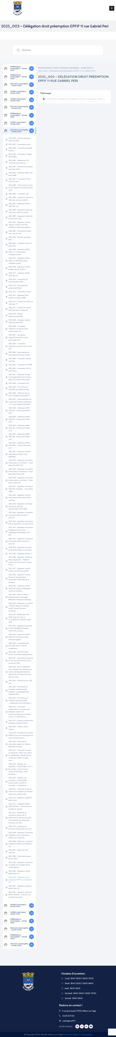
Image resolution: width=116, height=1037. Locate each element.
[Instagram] (82, 1026)
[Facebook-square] (77, 1026)
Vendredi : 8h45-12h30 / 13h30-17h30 (80, 993)
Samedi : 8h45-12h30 (74, 998)
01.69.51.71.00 (68, 1016)
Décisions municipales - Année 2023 (76, 68)
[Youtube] (91, 1026)
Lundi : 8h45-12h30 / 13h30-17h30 (79, 978)
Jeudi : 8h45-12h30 (72, 988)
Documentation (44, 68)
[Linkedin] (86, 1026)
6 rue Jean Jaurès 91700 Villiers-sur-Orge (79, 1011)
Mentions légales (71, 1034)
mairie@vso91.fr (69, 1021)
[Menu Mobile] (111, 8)
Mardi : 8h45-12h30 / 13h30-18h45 (79, 983)
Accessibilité (86, 1034)
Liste (56, 68)
